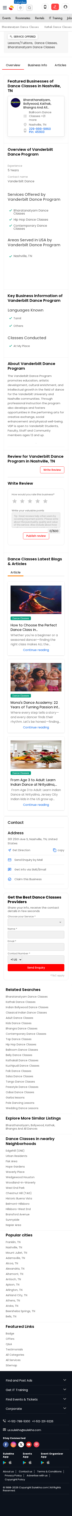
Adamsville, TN (15, 1258)
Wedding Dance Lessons (22, 1108)
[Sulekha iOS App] (10, 1462)
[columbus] (20, 7)
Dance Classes (20, 618)
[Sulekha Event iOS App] (30, 1462)
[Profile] (65, 6)
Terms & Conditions (49, 1471)
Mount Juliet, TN (16, 1252)
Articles (60, 65)
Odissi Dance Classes (20, 1092)
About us (8, 1471)
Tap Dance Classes (18, 1039)
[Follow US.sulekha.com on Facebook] (6, 1444)
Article (16, 572)
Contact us (25, 1471)
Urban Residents (16, 1156)
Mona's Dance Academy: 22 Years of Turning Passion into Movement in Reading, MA (35, 704)
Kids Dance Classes (18, 1023)
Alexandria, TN (15, 1268)
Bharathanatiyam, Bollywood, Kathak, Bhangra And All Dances (37, 103)
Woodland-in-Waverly (21, 1182)
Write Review (52, 470)
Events (6, 18)
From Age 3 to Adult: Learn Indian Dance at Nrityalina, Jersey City (33, 782)
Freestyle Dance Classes (22, 1087)
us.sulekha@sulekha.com (24, 1430)
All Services (13, 1360)
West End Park (15, 1188)
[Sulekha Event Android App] (24, 1462)
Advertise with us (37, 1475)
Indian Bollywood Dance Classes (27, 1007)
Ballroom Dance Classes (22, 1049)
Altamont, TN (14, 1274)
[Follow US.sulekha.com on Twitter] (21, 1444)
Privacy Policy (13, 1475)
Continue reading (36, 650)
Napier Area (13, 1225)
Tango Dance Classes (20, 1081)
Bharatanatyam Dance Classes (20, 27)
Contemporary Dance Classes (30, 227)
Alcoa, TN (12, 1263)
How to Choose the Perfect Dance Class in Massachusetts (34, 627)
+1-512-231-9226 (42, 1421)
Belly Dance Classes (19, 1055)
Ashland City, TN (16, 1295)
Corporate (14, 1409)
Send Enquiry (36, 968)
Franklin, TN (13, 1242)
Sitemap (11, 1365)
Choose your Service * (22, 916)
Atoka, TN (12, 1306)
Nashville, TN (14, 1247)
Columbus (20, 2)
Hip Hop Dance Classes (30, 219)
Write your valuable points (28, 510)
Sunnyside (12, 1219)
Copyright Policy (15, 1479)
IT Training (55, 18)
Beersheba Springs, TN (20, 1311)
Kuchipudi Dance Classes (22, 1065)
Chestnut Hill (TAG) (19, 1193)
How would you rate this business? (33, 494)
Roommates (22, 18)
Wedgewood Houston (20, 1177)
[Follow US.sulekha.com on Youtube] (28, 1444)
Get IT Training (17, 1390)
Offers (10, 1339)
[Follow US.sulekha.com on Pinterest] (36, 1444)
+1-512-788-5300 (18, 1421)
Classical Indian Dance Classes (26, 1012)
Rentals (39, 18)
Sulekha (11, 8)
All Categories (15, 1354)
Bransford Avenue (18, 1214)
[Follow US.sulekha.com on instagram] (13, 1444)
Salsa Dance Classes (19, 1076)
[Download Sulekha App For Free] (45, 7)
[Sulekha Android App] (4, 1462)
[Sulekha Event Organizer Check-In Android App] (42, 1462)
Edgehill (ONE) (15, 1150)
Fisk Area (11, 1161)
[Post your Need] (55, 7)
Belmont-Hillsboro (18, 1203)
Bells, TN (11, 1316)
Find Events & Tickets (22, 1399)
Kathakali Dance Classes (22, 1060)
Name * (12, 929)
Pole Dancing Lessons (20, 1103)
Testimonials (14, 1349)
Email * (12, 941)
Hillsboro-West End (18, 1209)
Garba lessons (15, 1097)
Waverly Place (15, 1172)
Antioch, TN (13, 1279)
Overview (13, 65)
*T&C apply (57, 975)
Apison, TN (12, 1284)
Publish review (36, 536)
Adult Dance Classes (19, 1018)
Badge (10, 1333)
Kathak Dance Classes (58, 27)
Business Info (37, 65)
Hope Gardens (15, 1166)
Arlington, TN (14, 1290)
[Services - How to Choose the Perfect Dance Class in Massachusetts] (36, 600)
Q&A (9, 1344)
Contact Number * (19, 953)
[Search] (29, 8)
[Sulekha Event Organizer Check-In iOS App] (48, 1462)
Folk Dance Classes (18, 1071)
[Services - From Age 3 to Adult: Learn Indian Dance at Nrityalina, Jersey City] (36, 754)
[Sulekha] (5, 8)
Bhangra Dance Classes (21, 1028)
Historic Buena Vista (19, 1198)
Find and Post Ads (19, 1380)
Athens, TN (13, 1300)
